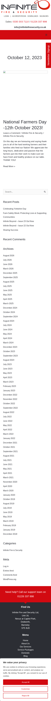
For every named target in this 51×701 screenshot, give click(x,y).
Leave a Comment (11, 133)
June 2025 (7, 290)
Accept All (25, 682)
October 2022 (9, 403)
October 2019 (9, 499)
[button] (46, 35)
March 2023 (8, 382)
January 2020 (9, 495)
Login (6, 16)
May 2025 (7, 295)
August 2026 (8, 256)
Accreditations (19, 16)
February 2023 (9, 386)
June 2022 (7, 421)
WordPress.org (9, 579)
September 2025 (10, 277)
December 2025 (10, 273)
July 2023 (7, 364)
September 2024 (10, 317)
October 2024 (9, 312)
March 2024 (8, 343)
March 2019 (8, 521)
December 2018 (10, 534)
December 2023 (10, 347)
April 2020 (7, 486)
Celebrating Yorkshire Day (15, 209)
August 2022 (8, 412)
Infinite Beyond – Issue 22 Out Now (18, 226)
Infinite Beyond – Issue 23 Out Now (18, 221)
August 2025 (8, 282)
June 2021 (7, 464)
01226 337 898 (39, 21)
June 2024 (7, 329)
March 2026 (8, 269)
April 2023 (7, 377)
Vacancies (43, 16)
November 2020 (10, 482)
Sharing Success (10, 230)
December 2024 (10, 308)
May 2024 (7, 334)
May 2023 (7, 373)
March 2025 (8, 303)
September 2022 (10, 408)
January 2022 (9, 438)
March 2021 (8, 477)
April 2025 (7, 299)
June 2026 (7, 264)
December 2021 (10, 443)
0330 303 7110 (21, 21)
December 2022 (10, 395)
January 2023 (9, 390)
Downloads (32, 16)
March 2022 (8, 434)
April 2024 (7, 338)
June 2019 (7, 512)
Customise (25, 689)
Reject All (25, 696)
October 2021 (9, 447)
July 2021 (7, 460)
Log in (6, 566)
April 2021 (7, 473)
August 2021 (8, 456)
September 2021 (10, 451)
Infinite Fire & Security (32, 133)
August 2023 (8, 360)
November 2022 (10, 399)
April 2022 (7, 430)
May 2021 (7, 469)
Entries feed (8, 571)
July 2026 (7, 260)
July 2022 (7, 417)
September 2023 (10, 356)
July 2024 (7, 325)
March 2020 (8, 491)
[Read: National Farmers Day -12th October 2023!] (25, 93)
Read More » (9, 166)
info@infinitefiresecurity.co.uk (30, 27)
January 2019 (9, 530)
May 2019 (7, 517)
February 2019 (9, 525)
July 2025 (7, 286)
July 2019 (7, 508)
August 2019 (8, 504)
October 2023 (9, 351)
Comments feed (10, 575)
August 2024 (8, 321)
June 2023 (7, 369)
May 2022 (7, 425)
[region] (25, 679)
